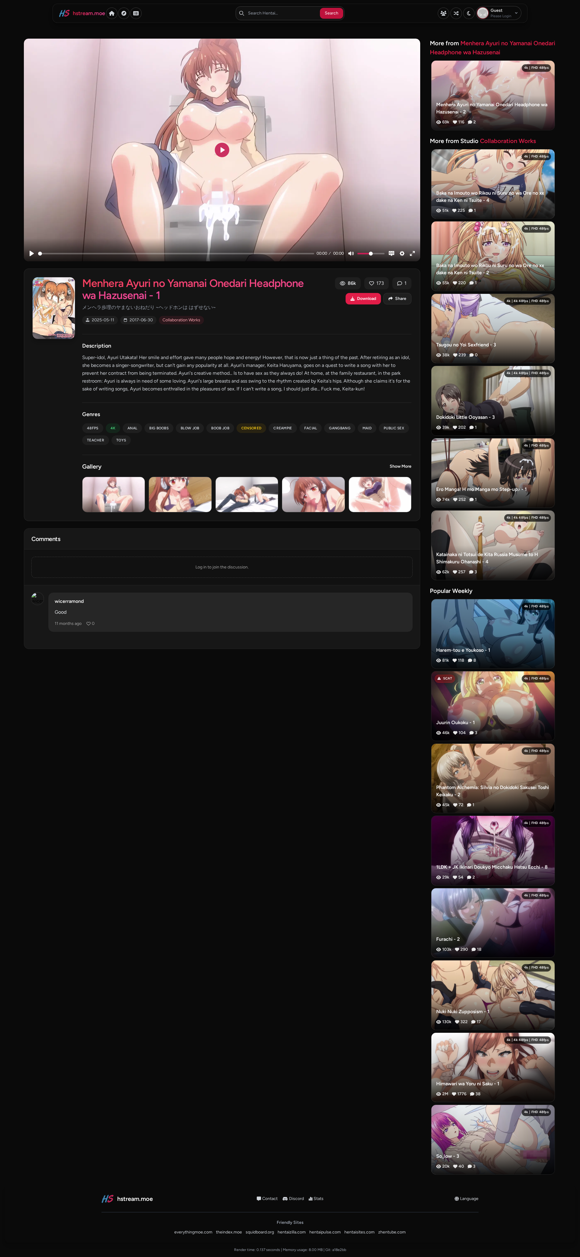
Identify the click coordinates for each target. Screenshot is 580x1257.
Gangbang (339, 428)
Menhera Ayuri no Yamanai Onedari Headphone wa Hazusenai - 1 (193, 289)
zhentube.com (392, 1232)
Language (469, 1198)
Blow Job (190, 428)
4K (113, 428)
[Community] (443, 13)
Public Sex (394, 428)
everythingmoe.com (193, 1232)
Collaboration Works (181, 320)
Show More (400, 466)
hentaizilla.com (292, 1232)
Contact (270, 1198)
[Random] (456, 13)
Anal (132, 428)
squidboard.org (260, 1232)
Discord (296, 1198)
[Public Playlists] (135, 13)
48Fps (92, 428)
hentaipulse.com (325, 1232)
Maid (367, 428)
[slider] (176, 253)
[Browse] (123, 13)
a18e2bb (339, 1250)
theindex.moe (229, 1232)
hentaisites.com (359, 1232)
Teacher (95, 440)
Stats (319, 1198)
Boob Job (220, 428)
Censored (251, 428)
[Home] (111, 13)
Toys (121, 440)
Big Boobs (159, 428)
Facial (310, 428)
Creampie (282, 428)
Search (331, 13)
